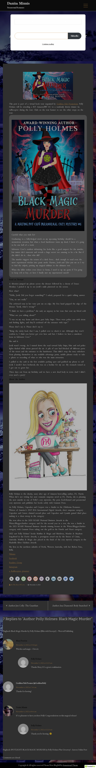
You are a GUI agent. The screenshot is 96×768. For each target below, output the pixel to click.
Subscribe (74, 35)
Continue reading (48, 44)
